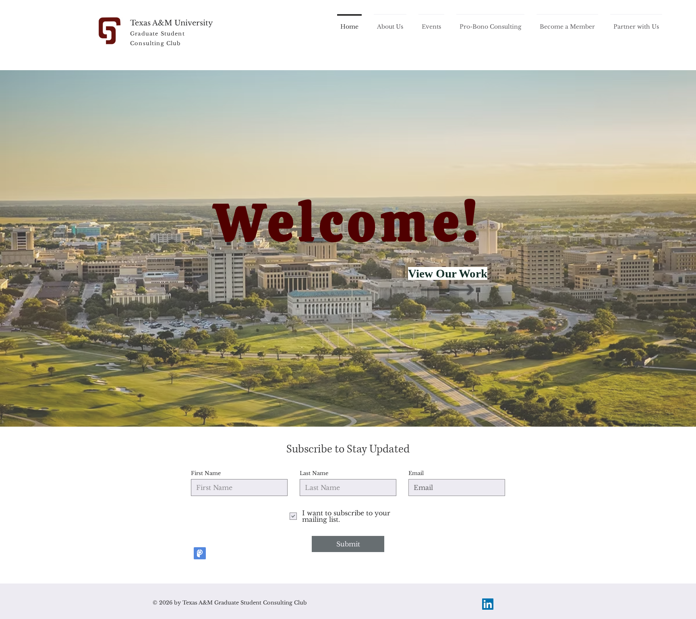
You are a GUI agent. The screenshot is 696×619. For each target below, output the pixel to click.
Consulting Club (155, 43)
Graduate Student (157, 33)
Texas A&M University (171, 23)
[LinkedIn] (487, 604)
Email (416, 473)
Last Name (314, 473)
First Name (206, 473)
